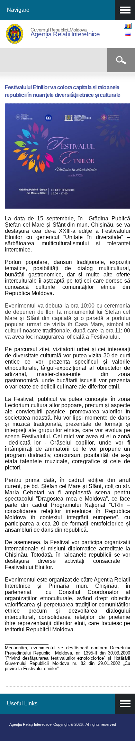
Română (127, 26)
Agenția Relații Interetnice (65, 34)
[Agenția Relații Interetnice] (15, 42)
